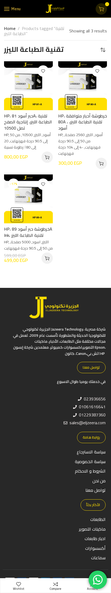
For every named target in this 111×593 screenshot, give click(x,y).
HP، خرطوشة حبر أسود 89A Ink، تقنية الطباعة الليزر (28, 232)
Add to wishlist (43, 71)
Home (10, 28)
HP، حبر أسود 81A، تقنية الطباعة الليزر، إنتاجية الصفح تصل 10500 (28, 122)
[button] (47, 157)
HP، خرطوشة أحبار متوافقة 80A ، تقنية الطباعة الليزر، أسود (82, 122)
